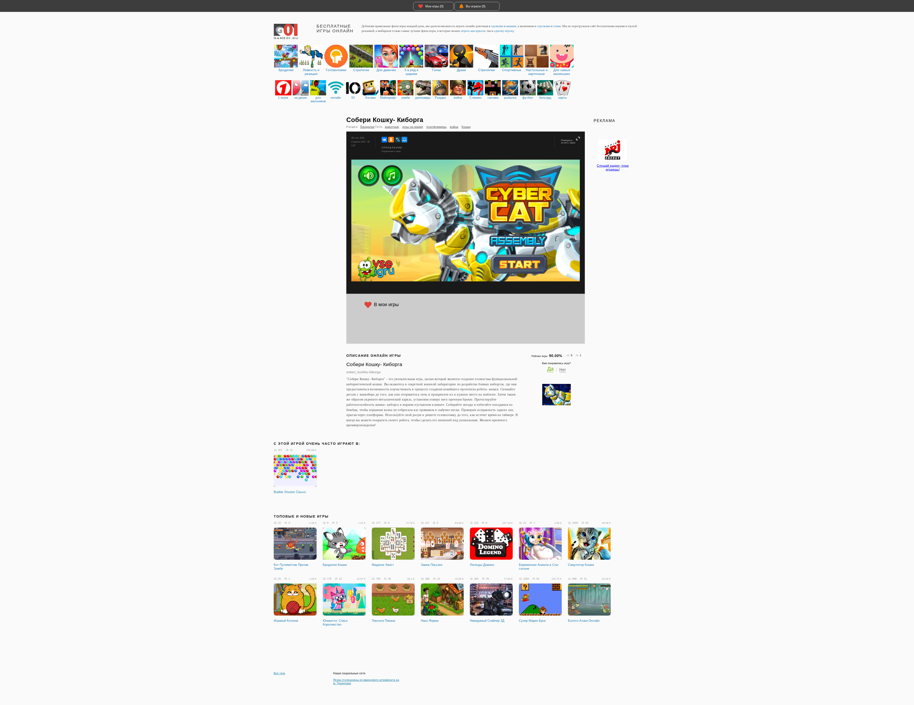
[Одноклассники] (391, 139)
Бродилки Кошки (335, 565)
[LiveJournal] (398, 139)
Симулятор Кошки (581, 565)
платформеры (436, 127)
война (454, 127)
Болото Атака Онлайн (584, 620)
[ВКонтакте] (384, 139)
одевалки (497, 26)
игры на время (412, 127)
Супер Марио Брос (532, 620)
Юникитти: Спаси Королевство (335, 622)
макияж (511, 26)
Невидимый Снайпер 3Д (487, 620)
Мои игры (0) (434, 6)
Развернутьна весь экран (568, 141)
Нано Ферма (429, 620)
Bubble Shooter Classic (290, 492)
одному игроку (504, 31)
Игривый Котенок (286, 620)
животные (392, 127)
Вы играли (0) (475, 6)
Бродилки (367, 127)
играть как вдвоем (473, 31)
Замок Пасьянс (432, 565)
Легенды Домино (482, 565)
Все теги (279, 673)
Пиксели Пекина (383, 620)
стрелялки (543, 26)
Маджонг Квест (383, 565)
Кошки (466, 127)
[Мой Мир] (404, 139)
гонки (557, 26)
